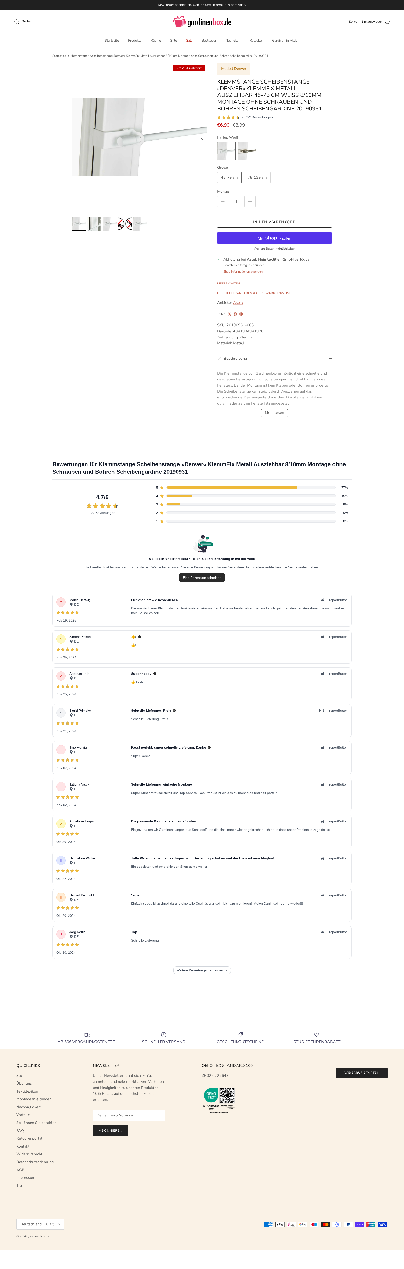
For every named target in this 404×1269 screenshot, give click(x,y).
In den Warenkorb (274, 222)
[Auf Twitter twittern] (229, 314)
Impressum (25, 1177)
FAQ (20, 1130)
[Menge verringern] (222, 201)
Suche (21, 1075)
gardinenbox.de (38, 1236)
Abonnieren (110, 1130)
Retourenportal (29, 1138)
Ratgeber (256, 40)
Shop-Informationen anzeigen (243, 272)
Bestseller (209, 40)
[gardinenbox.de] (202, 21)
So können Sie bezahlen (36, 1122)
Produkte (134, 40)
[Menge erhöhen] (250, 201)
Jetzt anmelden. (235, 5)
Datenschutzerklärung (35, 1162)
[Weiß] (226, 151)
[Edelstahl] (247, 151)
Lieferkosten (228, 283)
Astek (238, 302)
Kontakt (22, 1146)
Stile (173, 40)
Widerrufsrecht (29, 1154)
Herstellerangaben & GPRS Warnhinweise (254, 293)
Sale (189, 40)
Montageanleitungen (33, 1099)
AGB (20, 1170)
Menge (223, 191)
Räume (156, 40)
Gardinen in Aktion (285, 40)
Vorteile (23, 1114)
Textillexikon (27, 1091)
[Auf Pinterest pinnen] (241, 314)
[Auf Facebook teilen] (235, 314)
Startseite (112, 40)
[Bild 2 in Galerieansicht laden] (139, 137)
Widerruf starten (361, 1073)
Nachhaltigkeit (28, 1107)
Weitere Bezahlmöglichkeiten (275, 249)
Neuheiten (233, 40)
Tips (20, 1185)
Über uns (24, 1083)
